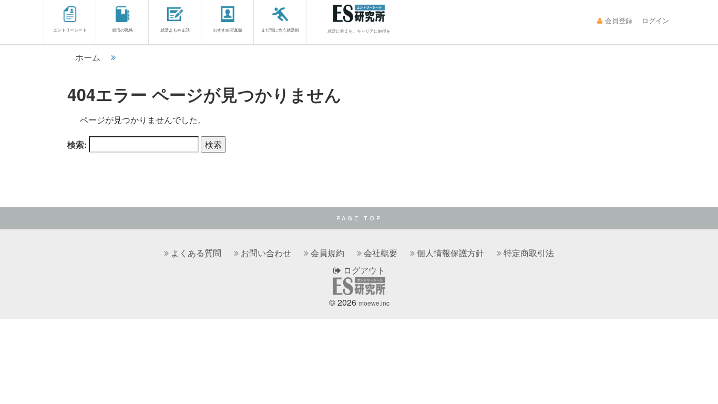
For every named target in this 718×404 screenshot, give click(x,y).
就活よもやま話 (175, 30)
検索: (77, 144)
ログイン (655, 20)
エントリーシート (70, 30)
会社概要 (380, 253)
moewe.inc (373, 302)
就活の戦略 (122, 30)
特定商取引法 (529, 253)
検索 (213, 144)
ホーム (87, 57)
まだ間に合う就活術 (280, 30)
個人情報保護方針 (450, 253)
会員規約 (327, 253)
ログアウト (363, 270)
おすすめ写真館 (227, 30)
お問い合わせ (266, 253)
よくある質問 (196, 253)
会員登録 (618, 20)
